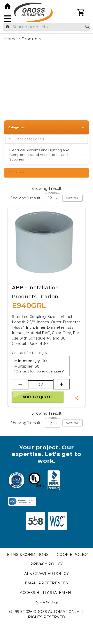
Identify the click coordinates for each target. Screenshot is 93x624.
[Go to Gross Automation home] (7, 6)
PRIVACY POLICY (46, 564)
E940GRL (29, 305)
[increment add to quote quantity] (61, 384)
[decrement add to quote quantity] (20, 384)
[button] (46, 155)
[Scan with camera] (7, 27)
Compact (72, 198)
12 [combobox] (50, 198)
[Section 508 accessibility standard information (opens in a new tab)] (35, 521)
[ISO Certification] (16, 481)
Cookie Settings (46, 602)
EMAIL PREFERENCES (46, 583)
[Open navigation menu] (7, 18)
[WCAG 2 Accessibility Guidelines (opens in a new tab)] (57, 521)
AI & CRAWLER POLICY (46, 573)
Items (52, 193)
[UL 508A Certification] (36, 481)
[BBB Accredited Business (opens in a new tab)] (54, 481)
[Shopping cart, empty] (81, 12)
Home (10, 39)
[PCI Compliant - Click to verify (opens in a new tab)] (22, 501)
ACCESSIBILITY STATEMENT (46, 592)
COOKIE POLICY (72, 554)
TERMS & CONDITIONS (27, 554)
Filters (19, 172)
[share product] (76, 398)
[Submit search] (87, 26)
